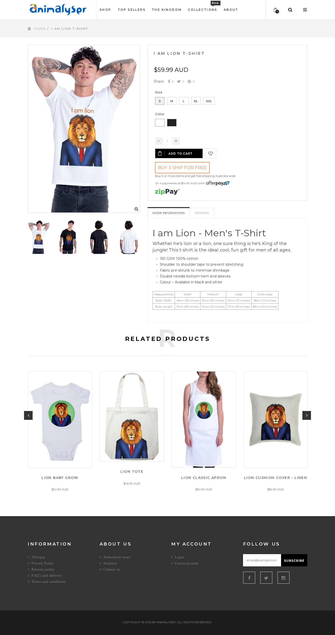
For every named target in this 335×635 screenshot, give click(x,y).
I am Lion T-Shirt (179, 53)
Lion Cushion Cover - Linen (275, 477)
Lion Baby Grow (59, 477)
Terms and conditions (48, 581)
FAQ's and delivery (46, 575)
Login (179, 557)
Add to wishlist (211, 153)
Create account (186, 563)
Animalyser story (117, 557)
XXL (209, 101)
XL (196, 101)
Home (40, 28)
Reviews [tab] (202, 213)
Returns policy (42, 569)
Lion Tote (131, 471)
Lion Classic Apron (203, 477)
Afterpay (38, 557)
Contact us (111, 569)
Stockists (110, 563)
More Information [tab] (169, 213)
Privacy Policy (42, 563)
